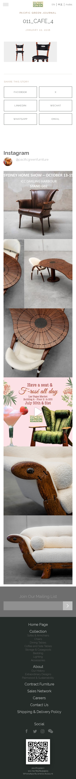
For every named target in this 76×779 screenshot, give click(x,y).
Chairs (38, 639)
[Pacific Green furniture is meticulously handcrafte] (38, 480)
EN (53, 4)
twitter (35, 731)
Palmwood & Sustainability (38, 677)
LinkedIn (20, 105)
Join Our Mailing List (38, 596)
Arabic (69, 4)
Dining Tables (38, 642)
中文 (60, 4)
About (38, 667)
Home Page (38, 624)
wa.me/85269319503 (38, 771)
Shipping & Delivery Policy (39, 712)
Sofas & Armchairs (38, 635)
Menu (5, 4)
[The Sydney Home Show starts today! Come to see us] (38, 204)
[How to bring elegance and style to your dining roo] (38, 273)
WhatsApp (20, 119)
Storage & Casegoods (38, 649)
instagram (42, 731)
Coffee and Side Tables (38, 646)
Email (55, 119)
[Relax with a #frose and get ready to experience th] (38, 411)
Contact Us (39, 705)
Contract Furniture (39, 684)
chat (50, 731)
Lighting (38, 656)
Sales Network (39, 691)
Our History (38, 670)
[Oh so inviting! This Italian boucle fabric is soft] (38, 549)
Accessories (38, 660)
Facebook (20, 92)
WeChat (55, 105)
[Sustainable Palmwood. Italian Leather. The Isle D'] (38, 342)
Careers (39, 698)
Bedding (38, 653)
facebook (28, 731)
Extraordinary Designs (38, 674)
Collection (38, 631)
